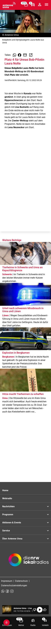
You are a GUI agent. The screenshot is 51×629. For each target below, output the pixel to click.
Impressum (6, 581)
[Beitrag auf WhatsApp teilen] (14, 55)
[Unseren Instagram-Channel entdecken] (12, 591)
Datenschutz (21, 581)
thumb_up (44, 609)
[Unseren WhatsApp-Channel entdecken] (3, 591)
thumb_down (34, 609)
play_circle (39, 609)
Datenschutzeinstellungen (14, 585)
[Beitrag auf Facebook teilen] (19, 55)
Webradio (7, 498)
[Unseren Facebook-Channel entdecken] (7, 591)
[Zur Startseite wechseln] (9, 5)
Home (5, 490)
